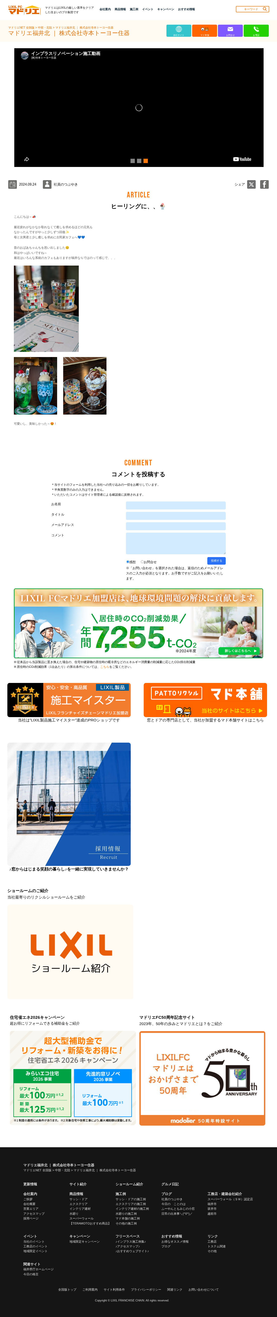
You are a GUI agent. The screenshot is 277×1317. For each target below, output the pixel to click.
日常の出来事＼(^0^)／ (177, 1213)
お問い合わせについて (203, 1289)
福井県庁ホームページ (38, 1269)
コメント (57, 535)
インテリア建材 (80, 1208)
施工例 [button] (134, 9)
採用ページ (31, 1218)
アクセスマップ (34, 1213)
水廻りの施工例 (126, 1213)
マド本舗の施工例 (128, 1218)
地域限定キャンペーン (84, 1241)
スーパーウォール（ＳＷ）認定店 (230, 1199)
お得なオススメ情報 (175, 1241)
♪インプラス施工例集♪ (131, 1241)
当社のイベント (34, 1241)
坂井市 (212, 1208)
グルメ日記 (170, 1184)
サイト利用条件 (114, 1289)
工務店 (212, 1241)
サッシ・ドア (78, 1199)
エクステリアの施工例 (131, 1204)
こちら (104, 666)
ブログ (166, 1246)
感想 (132, 562)
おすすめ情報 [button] (186, 9)
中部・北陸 (45, 27)
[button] (132, 160)
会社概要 (29, 1204)
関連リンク (174, 1289)
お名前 (56, 504)
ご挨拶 (27, 1199)
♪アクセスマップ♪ (128, 1246)
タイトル (57, 514)
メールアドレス (62, 525)
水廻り (74, 1213)
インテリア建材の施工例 (132, 1208)
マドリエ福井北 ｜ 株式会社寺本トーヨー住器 (84, 27)
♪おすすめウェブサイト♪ (132, 1251)
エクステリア (78, 1204)
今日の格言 (31, 1274)
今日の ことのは (173, 1204)
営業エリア (31, 1208)
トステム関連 (217, 1246)
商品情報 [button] (120, 9)
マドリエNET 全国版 (21, 27)
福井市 (212, 1204)
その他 (212, 1251)
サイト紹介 (78, 1184)
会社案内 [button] (105, 9)
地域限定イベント (35, 1251)
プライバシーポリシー (146, 1289)
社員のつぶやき (172, 1199)
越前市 (212, 1213)
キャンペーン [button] (165, 9)
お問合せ (150, 562)
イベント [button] (147, 9)
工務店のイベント (35, 1246)
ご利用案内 (90, 1289)
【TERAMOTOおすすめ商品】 (90, 1223)
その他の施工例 (126, 1223)
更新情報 (30, 1184)
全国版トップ (67, 1289)
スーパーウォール (81, 1218)
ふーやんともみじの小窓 (178, 1208)
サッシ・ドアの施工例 (131, 1199)
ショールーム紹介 (129, 1184)
